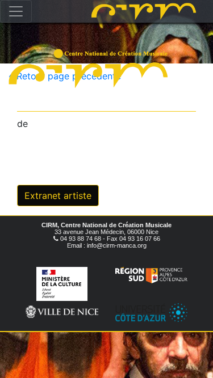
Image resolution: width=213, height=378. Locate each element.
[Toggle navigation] (16, 11)
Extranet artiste (57, 195)
